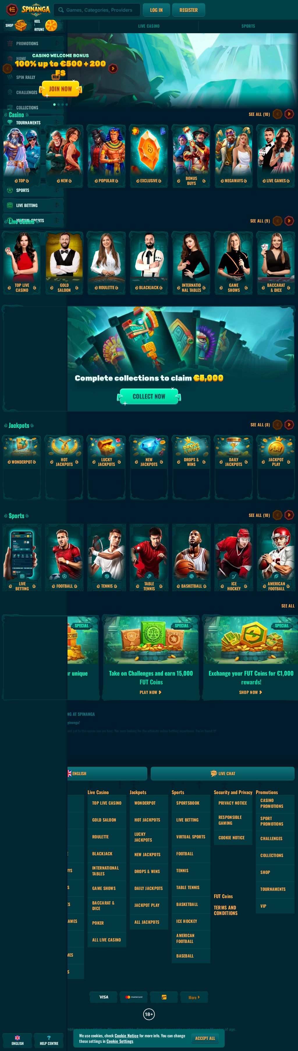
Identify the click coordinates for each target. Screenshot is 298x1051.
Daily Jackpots (148, 888)
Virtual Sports (190, 836)
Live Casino (148, 26)
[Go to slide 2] (58, 105)
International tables (105, 871)
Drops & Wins (147, 871)
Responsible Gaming (230, 820)
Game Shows (104, 888)
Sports (248, 26)
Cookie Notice (232, 837)
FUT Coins (223, 896)
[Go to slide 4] (67, 105)
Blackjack (102, 853)
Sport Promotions (271, 821)
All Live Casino (106, 940)
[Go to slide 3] (63, 105)
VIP (263, 906)
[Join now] (149, 71)
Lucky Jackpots (143, 837)
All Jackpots (146, 922)
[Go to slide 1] (54, 105)
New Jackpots (147, 854)
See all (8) (260, 424)
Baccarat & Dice (103, 906)
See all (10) (259, 114)
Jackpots (19, 425)
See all (288, 605)
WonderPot (145, 803)
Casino (16, 114)
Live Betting (187, 820)
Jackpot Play (146, 905)
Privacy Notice (233, 803)
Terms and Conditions (226, 910)
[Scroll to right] (113, 68)
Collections (271, 855)
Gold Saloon (104, 820)
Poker (98, 923)
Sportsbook (187, 803)
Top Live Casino (106, 803)
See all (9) (260, 221)
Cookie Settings (120, 1041)
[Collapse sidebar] (12, 10)
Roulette (100, 836)
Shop (265, 872)
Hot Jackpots (147, 820)
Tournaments (272, 889)
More (192, 997)
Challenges (271, 838)
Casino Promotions (271, 803)
